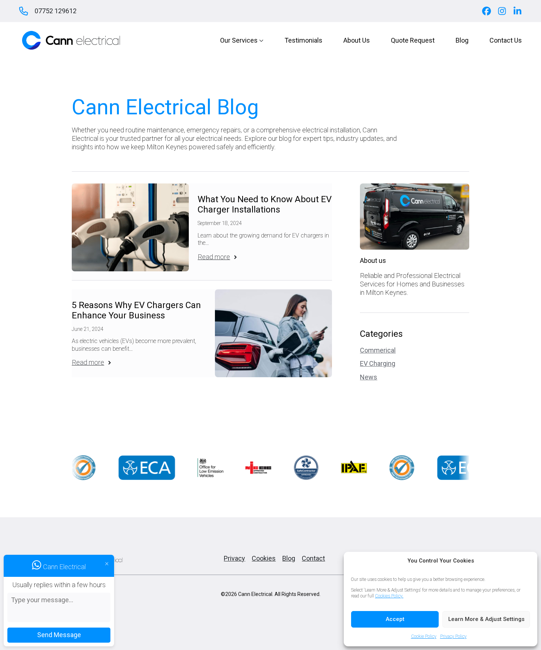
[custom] (486, 11)
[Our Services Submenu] (261, 40)
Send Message (59, 635)
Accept (395, 619)
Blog (462, 40)
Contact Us (505, 40)
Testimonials (303, 40)
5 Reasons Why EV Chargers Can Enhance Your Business (136, 310)
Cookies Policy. (389, 596)
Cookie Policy (423, 636)
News (368, 377)
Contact (313, 558)
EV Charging (377, 363)
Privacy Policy (453, 636)
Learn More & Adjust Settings (486, 619)
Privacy (234, 558)
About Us (356, 40)
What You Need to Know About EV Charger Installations (265, 204)
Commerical (378, 350)
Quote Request (413, 40)
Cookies (264, 558)
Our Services (239, 40)
